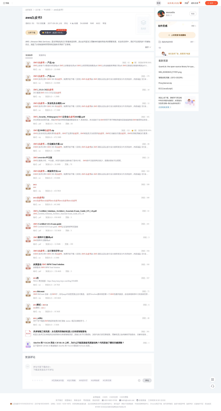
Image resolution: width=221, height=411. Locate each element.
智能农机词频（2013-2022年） (171, 77)
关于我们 (59, 400)
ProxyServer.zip (165, 83)
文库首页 (28, 10)
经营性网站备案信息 (79, 404)
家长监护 (117, 404)
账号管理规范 (168, 404)
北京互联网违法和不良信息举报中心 (100, 404)
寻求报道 (86, 400)
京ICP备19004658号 (42, 404)
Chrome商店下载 (156, 404)
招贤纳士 (68, 400)
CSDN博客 (124, 397)
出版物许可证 (198, 404)
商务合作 (77, 400)
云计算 (37, 10)
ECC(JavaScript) (166, 88)
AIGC (98, 23)
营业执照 (208, 404)
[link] (28, 10)
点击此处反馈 (163, 107)
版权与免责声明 (179, 404)
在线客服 (142, 400)
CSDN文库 (113, 397)
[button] (148, 47)
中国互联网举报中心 (142, 404)
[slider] (37, 380)
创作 (211, 3)
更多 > (193, 26)
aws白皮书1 (33, 17)
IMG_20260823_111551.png (170, 72)
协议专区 (96, 400)
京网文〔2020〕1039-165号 (61, 404)
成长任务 (195, 3)
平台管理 (47, 10)
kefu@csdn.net (128, 400)
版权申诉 (189, 404)
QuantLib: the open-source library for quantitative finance (177, 66)
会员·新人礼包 (173, 3)
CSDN (105, 397)
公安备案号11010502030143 (22, 404)
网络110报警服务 (127, 404)
